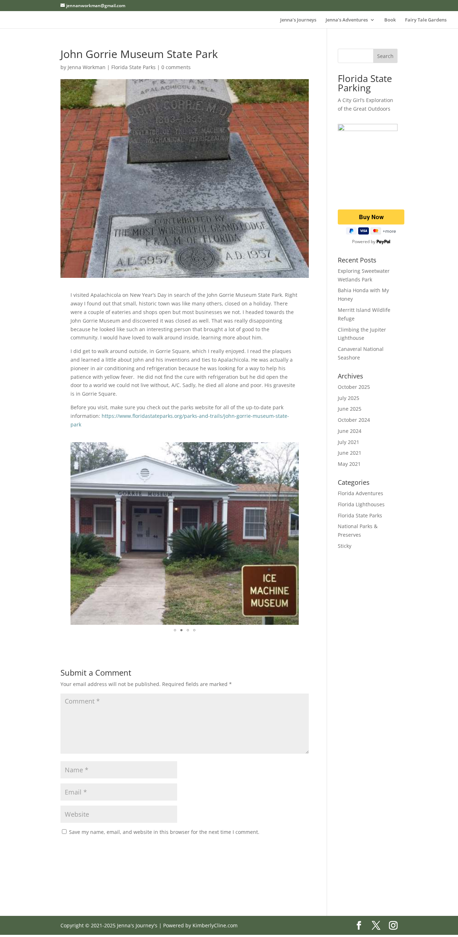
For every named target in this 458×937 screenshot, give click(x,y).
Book (390, 20)
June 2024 (349, 431)
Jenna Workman (87, 67)
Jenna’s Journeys (298, 20)
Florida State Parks (133, 67)
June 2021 (349, 452)
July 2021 (348, 442)
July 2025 (348, 398)
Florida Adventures (360, 493)
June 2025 (349, 408)
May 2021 (349, 463)
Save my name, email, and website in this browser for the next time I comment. (164, 832)
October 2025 (354, 386)
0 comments (176, 67)
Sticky (344, 545)
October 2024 (354, 419)
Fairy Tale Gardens (426, 20)
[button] (292, 448)
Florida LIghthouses (361, 504)
